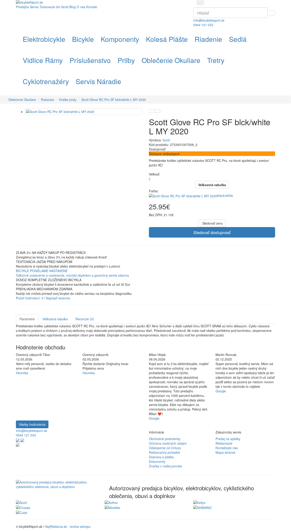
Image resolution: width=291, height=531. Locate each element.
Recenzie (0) (84, 319)
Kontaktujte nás (227, 448)
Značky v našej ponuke (165, 466)
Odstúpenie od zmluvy (165, 448)
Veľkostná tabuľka (55, 319)
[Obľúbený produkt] (152, 111)
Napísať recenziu (58, 298)
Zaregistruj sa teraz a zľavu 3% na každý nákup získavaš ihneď (61, 257)
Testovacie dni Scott (54, 7)
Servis (34, 7)
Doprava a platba (161, 457)
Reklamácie (224, 443)
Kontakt (91, 7)
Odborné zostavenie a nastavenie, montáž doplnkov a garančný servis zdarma (72, 275)
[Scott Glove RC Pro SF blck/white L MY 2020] (83, 111)
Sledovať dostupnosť (212, 232)
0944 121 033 (203, 25)
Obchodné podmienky (165, 438)
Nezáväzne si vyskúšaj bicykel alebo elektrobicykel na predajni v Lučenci (68, 266)
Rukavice (47, 99)
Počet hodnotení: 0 (29, 298)
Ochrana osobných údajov (168, 443)
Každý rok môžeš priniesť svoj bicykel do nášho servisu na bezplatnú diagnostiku (74, 293)
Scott (166, 140)
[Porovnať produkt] (158, 111)
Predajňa (22, 7)
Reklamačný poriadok (164, 452)
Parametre (27, 319)
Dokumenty (157, 461)
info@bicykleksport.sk (208, 20)
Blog (72, 7)
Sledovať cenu (212, 223)
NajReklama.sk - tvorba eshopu (67, 526)
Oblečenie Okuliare (22, 99)
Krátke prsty (67, 99)
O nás (81, 7)
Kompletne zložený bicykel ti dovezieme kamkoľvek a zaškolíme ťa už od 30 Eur (73, 284)
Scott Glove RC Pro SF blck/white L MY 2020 (113, 99)
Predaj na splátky (228, 438)
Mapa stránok (225, 452)
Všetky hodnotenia (32, 424)
